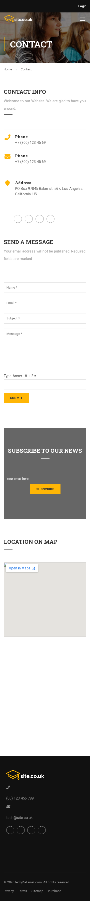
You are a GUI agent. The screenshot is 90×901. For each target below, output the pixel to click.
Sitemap (38, 891)
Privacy (9, 891)
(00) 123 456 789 (20, 798)
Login (82, 6)
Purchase (54, 891)
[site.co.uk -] (18, 20)
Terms (22, 891)
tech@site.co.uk (19, 817)
